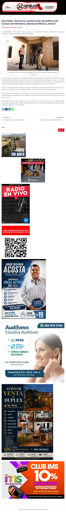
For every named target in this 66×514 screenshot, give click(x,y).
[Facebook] (3, 109)
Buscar (3, 127)
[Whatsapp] (12, 109)
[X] (6, 109)
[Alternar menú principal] (62, 7)
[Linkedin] (9, 109)
